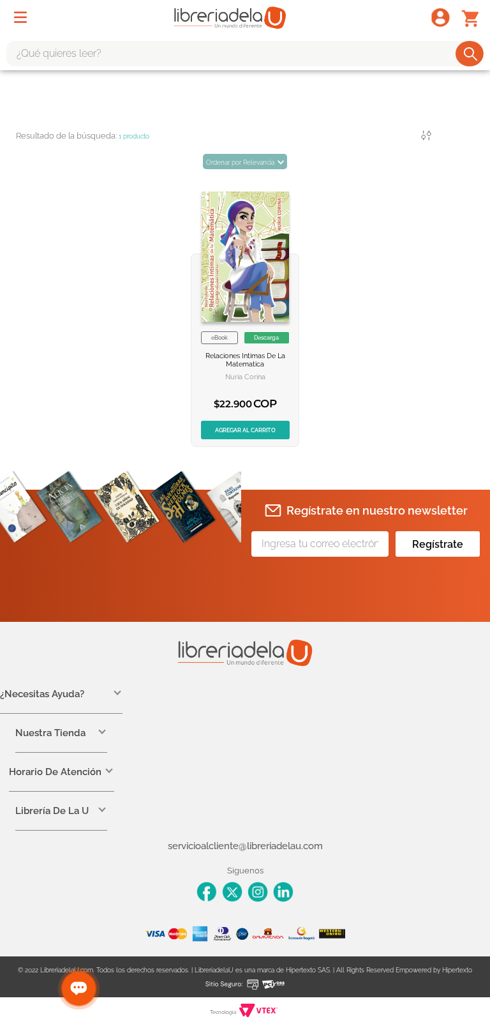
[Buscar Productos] (470, 53)
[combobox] (245, 53)
